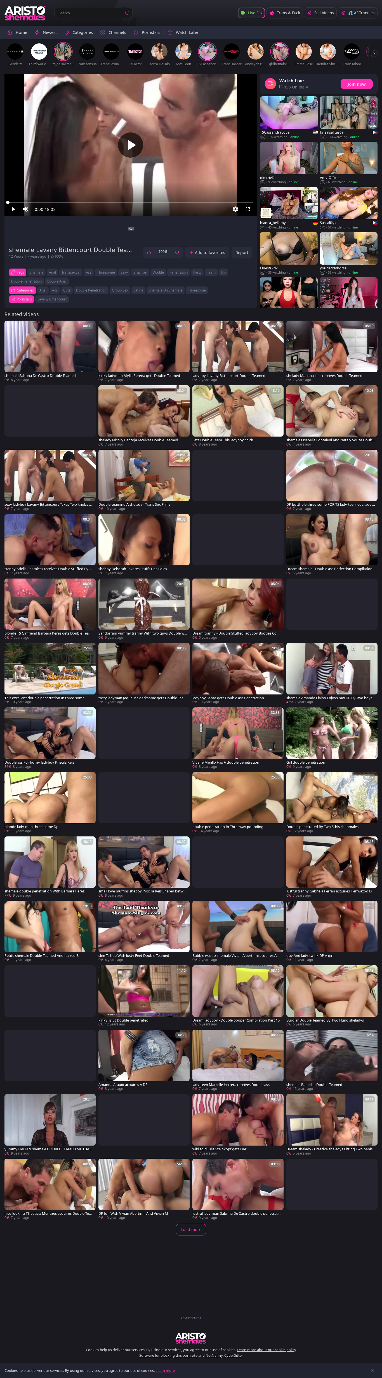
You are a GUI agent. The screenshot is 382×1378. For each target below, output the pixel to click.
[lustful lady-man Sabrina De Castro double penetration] (238, 1189)
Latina (138, 290)
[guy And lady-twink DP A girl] (332, 931)
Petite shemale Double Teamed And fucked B (41, 955)
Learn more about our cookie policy (266, 1349)
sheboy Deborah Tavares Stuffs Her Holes (132, 569)
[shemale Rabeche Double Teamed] (332, 1060)
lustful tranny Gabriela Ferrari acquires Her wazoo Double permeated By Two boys (330, 891)
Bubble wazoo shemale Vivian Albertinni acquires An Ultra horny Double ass (235, 955)
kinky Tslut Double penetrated (123, 1020)
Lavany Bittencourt (52, 299)
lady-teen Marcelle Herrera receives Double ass (231, 1084)
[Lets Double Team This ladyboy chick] (238, 416)
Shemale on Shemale (165, 290)
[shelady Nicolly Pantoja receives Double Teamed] (144, 416)
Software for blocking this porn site (168, 1355)
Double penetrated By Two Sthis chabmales (322, 827)
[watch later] (11, 327)
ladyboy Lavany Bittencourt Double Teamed (228, 375)
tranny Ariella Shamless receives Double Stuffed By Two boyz (47, 569)
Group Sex (120, 290)
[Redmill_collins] (289, 298)
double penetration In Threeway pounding (227, 827)
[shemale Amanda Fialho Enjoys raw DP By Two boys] (332, 674)
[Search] (127, 13)
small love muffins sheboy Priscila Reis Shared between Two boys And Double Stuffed (142, 891)
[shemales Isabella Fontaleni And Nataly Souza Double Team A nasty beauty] (332, 416)
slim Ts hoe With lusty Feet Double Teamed (133, 955)
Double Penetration (91, 290)
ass (88, 272)
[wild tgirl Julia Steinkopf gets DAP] (238, 1125)
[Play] (130, 145)
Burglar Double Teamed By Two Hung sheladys (325, 1020)
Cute (66, 290)
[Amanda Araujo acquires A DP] (144, 1060)
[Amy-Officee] (349, 163)
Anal (42, 290)
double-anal (57, 281)
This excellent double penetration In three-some (44, 698)
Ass (55, 290)
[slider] (130, 202)
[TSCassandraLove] (289, 117)
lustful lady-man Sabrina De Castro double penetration (236, 1213)
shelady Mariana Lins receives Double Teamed (324, 375)
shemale (36, 272)
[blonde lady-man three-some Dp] (50, 803)
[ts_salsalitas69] (349, 117)
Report (241, 252)
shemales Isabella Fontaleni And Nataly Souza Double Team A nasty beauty (330, 440)
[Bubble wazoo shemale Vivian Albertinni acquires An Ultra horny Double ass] (238, 931)
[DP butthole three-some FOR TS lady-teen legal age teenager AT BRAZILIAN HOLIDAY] (332, 480)
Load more (191, 1229)
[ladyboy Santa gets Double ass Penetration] (238, 674)
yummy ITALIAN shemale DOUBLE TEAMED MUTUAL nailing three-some (47, 1149)
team (211, 272)
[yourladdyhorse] (349, 253)
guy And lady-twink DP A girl (309, 955)
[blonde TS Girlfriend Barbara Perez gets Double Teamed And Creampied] (50, 609)
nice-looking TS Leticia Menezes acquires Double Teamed (47, 1213)
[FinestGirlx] (289, 253)
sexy (124, 272)
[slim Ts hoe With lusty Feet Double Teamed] (144, 931)
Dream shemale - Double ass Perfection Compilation (329, 569)
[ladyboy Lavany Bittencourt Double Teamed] (238, 351)
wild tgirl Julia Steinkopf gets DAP (219, 1149)
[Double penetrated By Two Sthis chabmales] (332, 803)
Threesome (197, 290)
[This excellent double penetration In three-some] (50, 674)
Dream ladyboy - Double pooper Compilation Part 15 (236, 1020)
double (158, 272)
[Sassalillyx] (349, 208)
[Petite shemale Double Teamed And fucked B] (50, 931)
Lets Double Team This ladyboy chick (222, 440)
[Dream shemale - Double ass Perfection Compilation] (332, 545)
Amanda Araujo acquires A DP (123, 1084)
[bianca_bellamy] (289, 208)
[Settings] (235, 209)
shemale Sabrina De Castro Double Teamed (40, 375)
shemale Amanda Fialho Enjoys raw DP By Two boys (329, 698)
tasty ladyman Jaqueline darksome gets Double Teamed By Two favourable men (142, 698)
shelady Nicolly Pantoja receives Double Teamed (138, 440)
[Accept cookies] (372, 1371)
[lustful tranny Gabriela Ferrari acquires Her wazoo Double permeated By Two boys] (332, 867)
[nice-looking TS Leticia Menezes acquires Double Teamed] (50, 1189)
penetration (178, 272)
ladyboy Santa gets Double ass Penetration (228, 698)
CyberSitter (233, 1355)
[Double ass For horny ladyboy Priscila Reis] (50, 738)
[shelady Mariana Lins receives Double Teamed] (332, 351)
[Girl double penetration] (332, 738)
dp (223, 272)
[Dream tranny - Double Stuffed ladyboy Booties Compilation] (238, 609)
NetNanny (214, 1355)
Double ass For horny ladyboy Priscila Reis (39, 762)
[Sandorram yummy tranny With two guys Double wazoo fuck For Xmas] (144, 609)
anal (52, 272)
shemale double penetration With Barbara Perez (44, 891)
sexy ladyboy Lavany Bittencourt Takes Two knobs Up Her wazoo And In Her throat (47, 504)
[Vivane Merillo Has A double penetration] (238, 738)
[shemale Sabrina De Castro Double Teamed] (50, 351)
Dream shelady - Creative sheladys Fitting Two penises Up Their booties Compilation (330, 1149)
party (197, 272)
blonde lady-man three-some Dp (31, 827)
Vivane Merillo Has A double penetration (225, 762)
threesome (106, 272)
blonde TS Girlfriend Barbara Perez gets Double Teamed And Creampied (48, 633)
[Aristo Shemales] (25, 12)
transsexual (71, 272)
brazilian (140, 272)
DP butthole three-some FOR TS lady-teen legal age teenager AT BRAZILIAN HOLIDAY (330, 504)
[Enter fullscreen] (247, 209)
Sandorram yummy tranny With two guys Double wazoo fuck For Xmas (142, 633)
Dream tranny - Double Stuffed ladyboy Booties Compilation (236, 633)
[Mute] (25, 209)
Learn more (165, 1370)
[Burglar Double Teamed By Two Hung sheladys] (332, 996)
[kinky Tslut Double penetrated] (144, 996)
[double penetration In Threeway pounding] (238, 803)
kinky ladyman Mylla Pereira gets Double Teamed (139, 375)
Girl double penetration (305, 762)
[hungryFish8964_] (349, 298)
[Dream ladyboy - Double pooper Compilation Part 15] (238, 996)
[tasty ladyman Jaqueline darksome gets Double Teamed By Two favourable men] (144, 674)
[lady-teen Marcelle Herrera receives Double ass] (238, 1060)
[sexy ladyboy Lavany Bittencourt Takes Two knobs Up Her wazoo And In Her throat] (50, 480)
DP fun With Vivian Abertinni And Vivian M (133, 1213)
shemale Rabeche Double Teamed (314, 1084)
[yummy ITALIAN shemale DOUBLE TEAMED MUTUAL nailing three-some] (50, 1125)
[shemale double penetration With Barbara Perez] (50, 867)
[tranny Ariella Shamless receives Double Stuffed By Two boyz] (50, 545)
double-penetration (26, 281)
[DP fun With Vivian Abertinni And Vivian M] (144, 1189)
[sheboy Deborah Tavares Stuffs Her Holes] (144, 545)
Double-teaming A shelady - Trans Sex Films (134, 504)
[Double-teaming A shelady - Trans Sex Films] (144, 480)
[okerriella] (289, 163)
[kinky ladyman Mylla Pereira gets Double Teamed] (144, 351)
